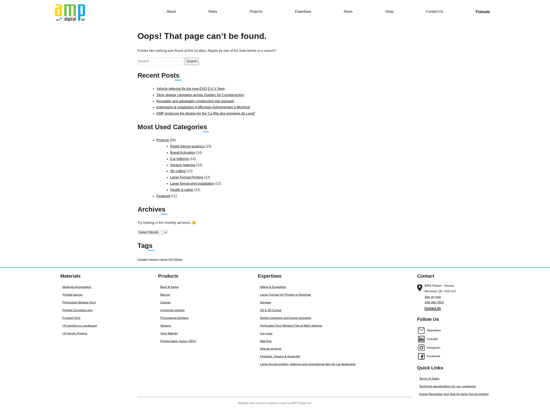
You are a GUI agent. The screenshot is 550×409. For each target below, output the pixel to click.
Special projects (270, 348)
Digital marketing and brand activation (285, 318)
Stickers (165, 325)
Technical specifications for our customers (447, 386)
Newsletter (434, 330)
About (171, 11)
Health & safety (181, 190)
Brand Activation (182, 152)
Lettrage (163, 259)
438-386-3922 (434, 302)
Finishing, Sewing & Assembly (280, 356)
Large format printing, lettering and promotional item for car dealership (308, 364)
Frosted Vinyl (71, 318)
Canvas (165, 302)
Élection (178, 259)
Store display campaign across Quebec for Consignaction (200, 95)
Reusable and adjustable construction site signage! (195, 101)
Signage (265, 302)
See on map (433, 296)
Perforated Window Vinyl (79, 302)
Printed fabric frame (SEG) (178, 341)
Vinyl (170, 259)
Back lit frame (169, 287)
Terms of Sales (429, 378)
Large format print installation (192, 183)
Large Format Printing (186, 177)
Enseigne (153, 259)
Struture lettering (182, 165)
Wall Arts (266, 341)
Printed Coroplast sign (78, 310)
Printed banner (73, 294)
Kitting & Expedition (273, 287)
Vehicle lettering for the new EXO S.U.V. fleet (190, 89)
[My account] (493, 12)
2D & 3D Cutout (270, 310)
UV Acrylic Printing (75, 333)
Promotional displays (174, 318)
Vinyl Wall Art (169, 333)
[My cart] (493, 18)
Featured (163, 196)
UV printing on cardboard (80, 325)
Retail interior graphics (187, 146)
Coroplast (143, 259)
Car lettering (179, 159)
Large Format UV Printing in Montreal (285, 294)
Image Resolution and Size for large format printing (454, 394)
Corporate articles (172, 310)
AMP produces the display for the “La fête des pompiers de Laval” (205, 113)
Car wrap (266, 333)
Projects (256, 11)
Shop (389, 11)
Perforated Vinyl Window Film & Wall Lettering (291, 325)
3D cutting (178, 171)
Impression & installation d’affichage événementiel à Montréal (203, 107)
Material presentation (77, 287)
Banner (165, 294)
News (212, 11)
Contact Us (434, 11)
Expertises (303, 11)
